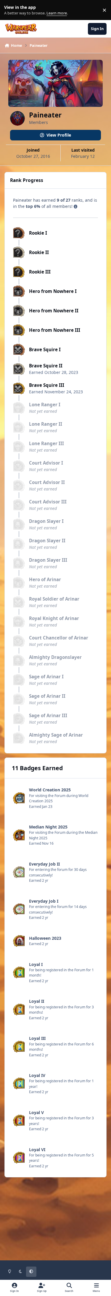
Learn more (11, 10)
